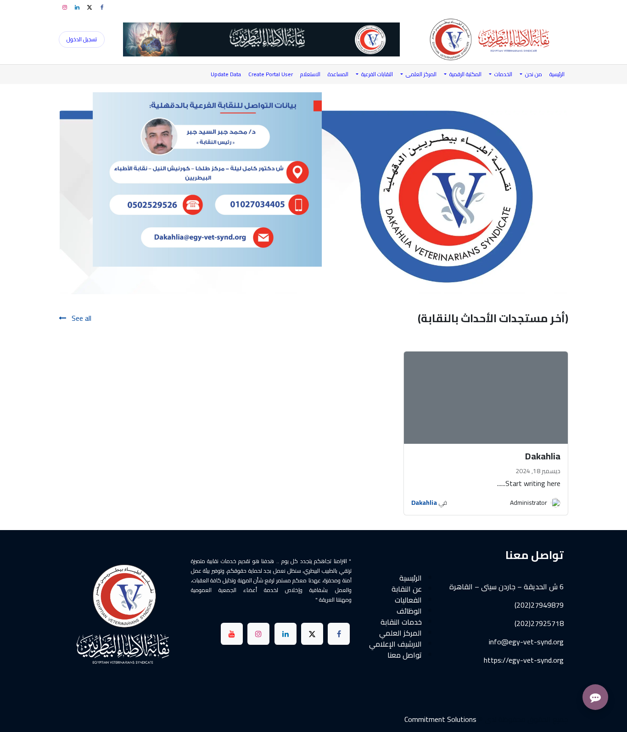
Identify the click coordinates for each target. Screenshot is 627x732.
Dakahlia (424, 502)
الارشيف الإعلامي (395, 644)
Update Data (226, 74)
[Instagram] (64, 7)
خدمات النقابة (401, 622)
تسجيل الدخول (82, 39)
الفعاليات (408, 600)
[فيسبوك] (101, 7)
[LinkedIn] (77, 7)
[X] (89, 7)
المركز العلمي (400, 633)
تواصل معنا (404, 655)
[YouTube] (232, 634)
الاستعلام (310, 74)
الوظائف (409, 611)
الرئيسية (410, 578)
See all (80, 318)
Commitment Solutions (440, 719)
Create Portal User (270, 74)
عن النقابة (407, 589)
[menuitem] (557, 74)
